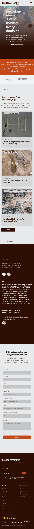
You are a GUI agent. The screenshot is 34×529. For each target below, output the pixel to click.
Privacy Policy (13, 478)
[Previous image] (4, 26)
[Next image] (30, 26)
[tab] (13, 44)
